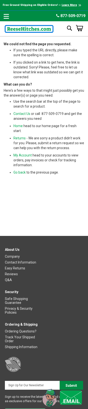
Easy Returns (15, 268)
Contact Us (21, 114)
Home (18, 126)
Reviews (11, 274)
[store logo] (29, 28)
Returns (19, 138)
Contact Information (20, 262)
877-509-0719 (72, 15)
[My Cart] (79, 28)
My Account (22, 155)
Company (12, 256)
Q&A (8, 280)
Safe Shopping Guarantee (16, 301)
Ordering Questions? (20, 331)
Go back (19, 172)
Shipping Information (21, 347)
